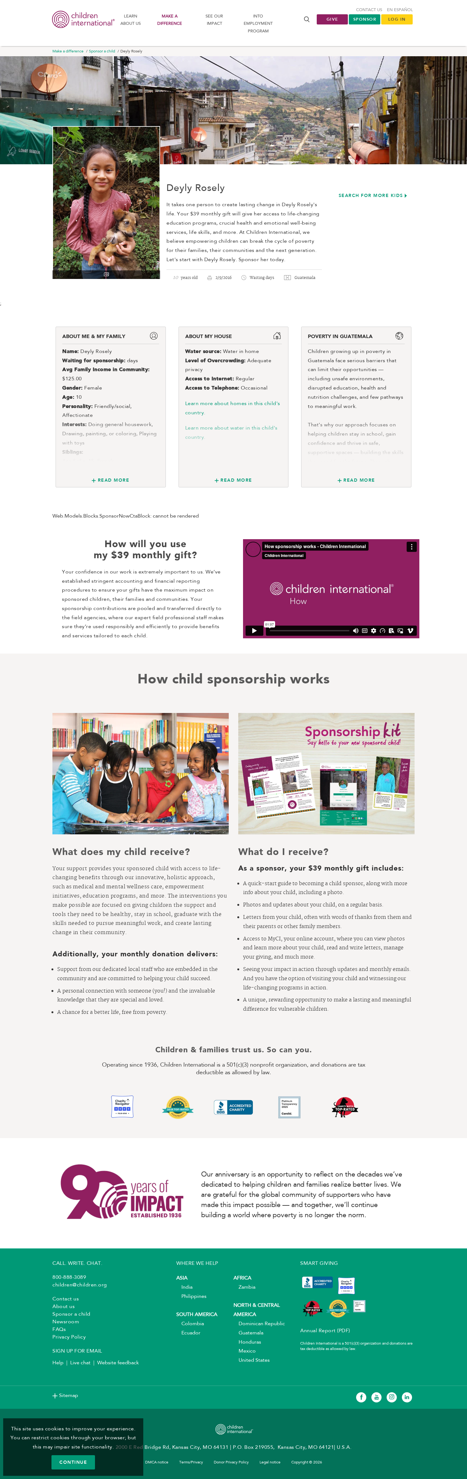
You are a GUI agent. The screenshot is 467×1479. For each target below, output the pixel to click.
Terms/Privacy (191, 1462)
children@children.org (79, 1285)
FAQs (59, 1329)
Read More (113, 480)
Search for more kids (371, 195)
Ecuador (188, 1333)
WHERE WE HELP (197, 1263)
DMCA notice (156, 1462)
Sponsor (364, 19)
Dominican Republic (259, 1323)
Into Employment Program (258, 23)
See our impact (214, 20)
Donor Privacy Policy (231, 1462)
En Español (400, 10)
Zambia (244, 1287)
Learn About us (130, 20)
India (184, 1287)
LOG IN (397, 19)
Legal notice (270, 1462)
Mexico (245, 1351)
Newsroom (65, 1322)
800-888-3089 (69, 1277)
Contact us (369, 10)
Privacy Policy (69, 1337)
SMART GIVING (319, 1263)
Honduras (247, 1342)
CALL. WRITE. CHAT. (77, 1263)
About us (63, 1306)
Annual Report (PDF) (325, 1330)
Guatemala (248, 1333)
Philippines (191, 1296)
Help (58, 1363)
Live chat (80, 1363)
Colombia (190, 1323)
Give (332, 19)
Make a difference (169, 20)
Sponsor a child (102, 51)
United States (252, 1360)
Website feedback (118, 1363)
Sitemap (68, 1395)
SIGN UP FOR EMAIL (77, 1351)
